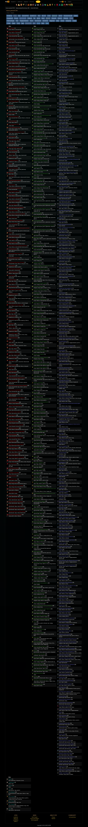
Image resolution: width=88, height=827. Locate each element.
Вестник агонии (37, 438)
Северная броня (37, 405)
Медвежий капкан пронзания (41, 160)
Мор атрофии (62, 34)
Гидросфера (62, 729)
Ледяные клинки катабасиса (40, 83)
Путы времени (37, 472)
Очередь (36, 256)
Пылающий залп (63, 231)
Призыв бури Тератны (64, 353)
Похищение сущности (64, 243)
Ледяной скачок (62, 142)
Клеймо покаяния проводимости (66, 651)
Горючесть (61, 481)
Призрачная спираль (39, 354)
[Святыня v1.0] (69, 5)
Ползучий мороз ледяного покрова (67, 240)
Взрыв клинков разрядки (39, 411)
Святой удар (11, 54)
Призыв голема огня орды (15, 498)
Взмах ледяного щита (39, 434)
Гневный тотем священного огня (16, 132)
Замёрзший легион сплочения (16, 485)
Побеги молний (62, 54)
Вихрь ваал (36, 637)
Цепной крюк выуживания (15, 188)
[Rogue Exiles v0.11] (71, 5)
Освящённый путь (13, 393)
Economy (32, 1)
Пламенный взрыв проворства (66, 592)
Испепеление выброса (64, 299)
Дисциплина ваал (63, 501)
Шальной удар (37, 641)
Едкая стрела (37, 34)
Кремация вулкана (38, 543)
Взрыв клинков (37, 408)
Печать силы (62, 734)
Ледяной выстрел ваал (39, 134)
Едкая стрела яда (38, 38)
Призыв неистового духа (65, 162)
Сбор (10, 788)
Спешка (35, 459)
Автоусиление (12, 315)
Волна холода (62, 41)
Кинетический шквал (64, 302)
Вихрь (35, 547)
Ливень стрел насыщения (40, 328)
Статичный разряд (13, 223)
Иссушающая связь (38, 684)
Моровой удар (37, 586)
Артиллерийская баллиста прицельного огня (44, 493)
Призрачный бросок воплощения (42, 105)
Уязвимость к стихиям (64, 472)
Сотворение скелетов (64, 197)
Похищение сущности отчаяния (66, 247)
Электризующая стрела (39, 86)
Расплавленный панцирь (15, 289)
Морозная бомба (63, 125)
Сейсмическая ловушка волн (40, 599)
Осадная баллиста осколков (40, 347)
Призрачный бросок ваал (40, 138)
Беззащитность (12, 360)
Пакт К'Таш (11, 801)
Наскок (10, 163)
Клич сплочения (12, 350)
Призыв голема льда (38, 663)
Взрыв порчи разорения (64, 611)
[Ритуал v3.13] (31, 5)
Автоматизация (62, 452)
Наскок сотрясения (13, 168)
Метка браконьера (38, 445)
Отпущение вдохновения (15, 180)
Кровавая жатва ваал (14, 472)
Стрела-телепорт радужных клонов (42, 208)
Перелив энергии (63, 318)
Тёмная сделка (62, 543)
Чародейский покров (64, 380)
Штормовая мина (63, 95)
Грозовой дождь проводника (40, 615)
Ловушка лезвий (37, 262)
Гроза (35, 621)
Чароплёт (61, 498)
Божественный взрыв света (15, 405)
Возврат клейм (62, 387)
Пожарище (36, 534)
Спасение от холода (38, 469)
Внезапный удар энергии (39, 216)
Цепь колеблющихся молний (66, 227)
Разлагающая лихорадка (14, 268)
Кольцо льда (62, 263)
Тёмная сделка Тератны (64, 546)
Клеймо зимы (62, 377)
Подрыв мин (11, 782)
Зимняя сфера (62, 718)
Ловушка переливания (64, 191)
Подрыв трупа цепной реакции (41, 173)
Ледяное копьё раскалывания (66, 276)
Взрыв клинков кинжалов (40, 415)
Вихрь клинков (37, 272)
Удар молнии (37, 309)
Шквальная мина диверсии (65, 288)
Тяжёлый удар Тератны (14, 50)
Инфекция (61, 109)
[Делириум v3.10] (38, 5)
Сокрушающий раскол (14, 236)
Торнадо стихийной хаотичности (41, 679)
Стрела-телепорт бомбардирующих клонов (44, 204)
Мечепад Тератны (38, 515)
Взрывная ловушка (38, 70)
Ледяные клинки (37, 80)
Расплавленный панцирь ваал (16, 305)
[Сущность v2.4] (59, 5)
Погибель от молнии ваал (65, 504)
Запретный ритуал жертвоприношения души (69, 403)
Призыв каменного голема (15, 505)
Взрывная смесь (37, 559)
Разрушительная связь (64, 723)
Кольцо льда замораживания (66, 269)
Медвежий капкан (38, 157)
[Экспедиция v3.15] (26, 5)
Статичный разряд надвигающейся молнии (19, 228)
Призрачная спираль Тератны (41, 357)
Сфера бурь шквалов (64, 152)
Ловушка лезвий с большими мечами (42, 265)
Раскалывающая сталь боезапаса (42, 122)
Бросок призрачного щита (40, 602)
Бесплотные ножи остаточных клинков (43, 63)
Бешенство (36, 428)
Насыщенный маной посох (65, 417)
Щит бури (61, 433)
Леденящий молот (13, 34)
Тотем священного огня (14, 127)
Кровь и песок (12, 113)
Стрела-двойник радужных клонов (42, 229)
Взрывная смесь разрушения (40, 562)
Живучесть (11, 172)
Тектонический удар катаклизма (16, 457)
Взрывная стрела (38, 556)
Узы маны (61, 315)
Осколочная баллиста (39, 183)
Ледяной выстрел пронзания (40, 99)
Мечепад (36, 505)
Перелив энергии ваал (64, 367)
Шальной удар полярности (40, 646)
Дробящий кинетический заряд (66, 50)
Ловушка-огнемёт (38, 566)
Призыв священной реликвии (66, 156)
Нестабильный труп (38, 395)
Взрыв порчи (62, 605)
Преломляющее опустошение (41, 335)
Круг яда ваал (37, 389)
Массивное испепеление (65, 296)
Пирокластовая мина (64, 654)
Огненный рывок (63, 180)
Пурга (60, 712)
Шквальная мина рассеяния (65, 284)
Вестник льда (37, 442)
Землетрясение (12, 415)
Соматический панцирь (64, 674)
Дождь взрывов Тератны (39, 521)
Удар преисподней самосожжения (17, 214)
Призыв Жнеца (62, 696)
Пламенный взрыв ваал (64, 709)
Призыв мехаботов (63, 428)
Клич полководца (13, 330)
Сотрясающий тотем (13, 447)
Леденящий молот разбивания (16, 38)
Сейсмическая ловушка (39, 596)
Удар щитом (11, 143)
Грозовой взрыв (63, 341)
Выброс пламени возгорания (66, 256)
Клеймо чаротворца (63, 773)
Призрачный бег (38, 657)
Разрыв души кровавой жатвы (66, 680)
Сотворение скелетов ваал (65, 214)
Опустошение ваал (38, 386)
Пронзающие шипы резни (15, 71)
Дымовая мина (37, 237)
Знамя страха (12, 326)
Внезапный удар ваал (39, 245)
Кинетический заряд (64, 47)
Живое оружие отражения (40, 151)
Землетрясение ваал (13, 468)
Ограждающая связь (13, 492)
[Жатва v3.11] (35, 5)
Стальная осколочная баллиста (41, 186)
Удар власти (11, 408)
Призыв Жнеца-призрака (65, 699)
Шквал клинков (37, 248)
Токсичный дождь (38, 360)
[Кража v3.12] (33, 5)
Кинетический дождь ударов (65, 624)
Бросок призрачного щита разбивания (43, 605)
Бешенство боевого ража (40, 431)
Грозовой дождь (37, 612)
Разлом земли (12, 194)
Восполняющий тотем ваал (15, 147)
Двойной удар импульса (39, 50)
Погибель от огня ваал (14, 354)
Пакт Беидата (12, 792)
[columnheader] (7, 26)
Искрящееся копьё (63, 533)
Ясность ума (62, 176)
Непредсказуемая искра (64, 92)
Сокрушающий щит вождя (15, 79)
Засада (35, 650)
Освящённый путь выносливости (16, 397)
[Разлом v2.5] (57, 5)
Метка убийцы (62, 384)
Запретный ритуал (63, 400)
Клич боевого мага (13, 319)
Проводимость (62, 462)
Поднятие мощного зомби (65, 76)
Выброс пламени (63, 253)
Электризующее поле (64, 408)
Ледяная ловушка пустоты (40, 576)
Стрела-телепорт (38, 199)
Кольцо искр (62, 89)
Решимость (11, 323)
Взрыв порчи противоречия (65, 608)
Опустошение (37, 331)
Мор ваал (61, 98)
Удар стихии (36, 278)
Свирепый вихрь (13, 434)
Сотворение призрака (64, 661)
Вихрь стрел (37, 626)
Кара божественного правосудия (16, 87)
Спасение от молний (64, 494)
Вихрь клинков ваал (38, 370)
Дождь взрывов (37, 518)
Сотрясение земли (13, 44)
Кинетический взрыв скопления (66, 618)
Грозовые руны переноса (65, 691)
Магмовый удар (12, 58)
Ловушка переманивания (65, 119)
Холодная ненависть (38, 462)
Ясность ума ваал (63, 207)
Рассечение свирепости (14, 31)
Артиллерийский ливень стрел (41, 325)
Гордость (11, 341)
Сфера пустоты (62, 766)
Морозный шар (62, 44)
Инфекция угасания (63, 112)
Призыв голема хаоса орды (65, 753)
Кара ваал (11, 105)
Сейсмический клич (13, 294)
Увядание (61, 218)
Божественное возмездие (65, 396)
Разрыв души (62, 677)
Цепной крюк (12, 184)
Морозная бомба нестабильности (67, 129)
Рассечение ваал (13, 90)
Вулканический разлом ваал (15, 253)
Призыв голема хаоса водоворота (67, 756)
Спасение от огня (13, 347)
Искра (60, 85)
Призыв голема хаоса (64, 750)
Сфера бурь (61, 149)
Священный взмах (13, 242)
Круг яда (36, 392)
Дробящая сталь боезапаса (40, 341)
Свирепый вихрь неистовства (16, 437)
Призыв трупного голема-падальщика (68, 747)
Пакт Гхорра (11, 796)
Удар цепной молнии (39, 312)
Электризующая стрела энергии (41, 89)
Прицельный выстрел (39, 660)
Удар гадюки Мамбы (38, 144)
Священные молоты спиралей (16, 424)
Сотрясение (11, 41)
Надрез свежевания (38, 180)
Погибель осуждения (64, 459)
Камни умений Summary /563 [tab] (23, 8)
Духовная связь (62, 737)
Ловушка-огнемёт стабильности (41, 570)
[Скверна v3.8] (40, 5)
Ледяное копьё (62, 273)
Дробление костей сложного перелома (18, 385)
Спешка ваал (37, 479)
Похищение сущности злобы (66, 250)
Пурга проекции (63, 715)
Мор (60, 28)
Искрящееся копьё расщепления (67, 540)
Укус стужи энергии (63, 393)
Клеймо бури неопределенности (66, 338)
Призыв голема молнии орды (66, 763)
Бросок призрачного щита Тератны (42, 609)
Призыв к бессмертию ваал (15, 514)
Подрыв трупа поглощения (40, 170)
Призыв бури (62, 350)
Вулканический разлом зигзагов (16, 262)
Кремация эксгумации (39, 540)
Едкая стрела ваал (38, 128)
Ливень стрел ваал (38, 382)
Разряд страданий (63, 552)
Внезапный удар (37, 213)
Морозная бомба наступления (66, 132)
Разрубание (36, 293)
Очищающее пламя (63, 66)
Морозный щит (62, 726)
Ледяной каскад (62, 598)
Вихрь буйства (37, 551)
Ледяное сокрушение (14, 428)
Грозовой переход (63, 186)
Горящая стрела (37, 28)
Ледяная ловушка (38, 573)
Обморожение (62, 485)
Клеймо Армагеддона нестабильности (68, 517)
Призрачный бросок (38, 102)
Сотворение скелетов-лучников (66, 200)
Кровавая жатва (12, 441)
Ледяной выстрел (38, 96)
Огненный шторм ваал (64, 705)
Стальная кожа (12, 136)
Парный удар (37, 54)
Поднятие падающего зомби (65, 79)
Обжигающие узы (13, 217)
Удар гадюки (37, 141)
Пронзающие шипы (13, 65)
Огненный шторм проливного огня (67, 585)
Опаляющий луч (63, 325)
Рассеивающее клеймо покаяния (66, 648)
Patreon (38, 1)
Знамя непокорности (14, 272)
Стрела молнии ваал (38, 375)
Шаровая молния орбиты (65, 527)
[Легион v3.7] (43, 5)
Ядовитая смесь (37, 315)
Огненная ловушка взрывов (40, 289)
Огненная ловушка (38, 286)
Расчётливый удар (13, 150)
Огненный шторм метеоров (65, 582)
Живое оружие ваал (38, 193)
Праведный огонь (63, 421)
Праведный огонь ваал (64, 439)
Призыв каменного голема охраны (17, 511)
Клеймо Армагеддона (64, 514)
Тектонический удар (13, 454)
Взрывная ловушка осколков (40, 73)
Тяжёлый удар (12, 47)
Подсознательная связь (39, 654)
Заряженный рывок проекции (41, 529)
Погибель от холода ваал (40, 482)
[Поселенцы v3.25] (19, 5)
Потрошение (12, 275)
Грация (35, 456)
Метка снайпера (37, 189)
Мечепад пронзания (38, 512)
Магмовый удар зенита (14, 61)
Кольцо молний (62, 667)
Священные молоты (13, 421)
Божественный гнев (63, 556)
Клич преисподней (13, 333)
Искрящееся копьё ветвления (66, 536)
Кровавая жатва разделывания (16, 444)
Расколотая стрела (38, 112)
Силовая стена (62, 443)
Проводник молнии (63, 627)
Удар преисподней (13, 210)
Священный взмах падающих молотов (18, 245)
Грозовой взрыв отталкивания (66, 345)
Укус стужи (61, 390)
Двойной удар (37, 44)
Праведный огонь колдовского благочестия (69, 424)
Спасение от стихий (63, 491)
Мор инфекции (62, 31)
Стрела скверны (37, 589)
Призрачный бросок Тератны (41, 109)
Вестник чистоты (13, 286)
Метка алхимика (37, 451)
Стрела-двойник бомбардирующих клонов (44, 225)
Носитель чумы (37, 466)
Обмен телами (62, 169)
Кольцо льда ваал (63, 360)
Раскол (10, 232)
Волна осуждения (63, 446)
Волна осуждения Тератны (65, 449)
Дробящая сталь (38, 338)
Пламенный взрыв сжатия (65, 595)
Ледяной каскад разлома (65, 602)
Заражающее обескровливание (16, 207)
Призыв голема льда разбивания (41, 670)
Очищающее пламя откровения (66, 69)
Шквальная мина (63, 279)
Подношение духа (63, 331)
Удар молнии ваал (38, 378)
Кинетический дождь (64, 621)
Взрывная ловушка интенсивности (42, 76)
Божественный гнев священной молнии (68, 560)
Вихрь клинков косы (38, 275)
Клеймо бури (62, 335)
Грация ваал (36, 475)
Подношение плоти (63, 260)
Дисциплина (62, 468)
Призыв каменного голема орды (16, 508)
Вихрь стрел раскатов (39, 629)
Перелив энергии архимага (65, 322)
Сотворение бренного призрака (66, 664)
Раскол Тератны (12, 239)
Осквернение (37, 421)
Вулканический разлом (14, 257)
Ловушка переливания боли (65, 194)
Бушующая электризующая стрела (42, 92)
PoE (7, 1)
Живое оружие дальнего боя (40, 154)
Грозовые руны (62, 687)
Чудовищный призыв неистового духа (68, 165)
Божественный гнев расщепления (67, 565)
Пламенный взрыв (63, 589)
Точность (36, 234)
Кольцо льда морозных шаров (66, 266)
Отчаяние (61, 465)
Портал (10, 785)
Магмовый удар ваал (14, 101)
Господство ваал (12, 463)
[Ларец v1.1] (67, 5)
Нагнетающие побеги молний (66, 63)
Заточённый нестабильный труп (41, 398)
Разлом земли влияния (14, 201)
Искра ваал (61, 106)
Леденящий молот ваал (14, 93)
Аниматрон (11, 368)
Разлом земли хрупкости (14, 197)
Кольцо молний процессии (65, 671)
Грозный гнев (62, 507)
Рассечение (11, 28)
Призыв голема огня (13, 495)
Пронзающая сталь (38, 579)
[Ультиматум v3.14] (28, 5)
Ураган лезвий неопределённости (17, 377)
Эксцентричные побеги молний (66, 58)
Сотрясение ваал (13, 98)
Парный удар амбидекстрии (40, 57)
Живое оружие (37, 147)
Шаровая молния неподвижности (67, 530)
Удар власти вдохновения (15, 412)
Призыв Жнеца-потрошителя (66, 702)
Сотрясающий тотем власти (15, 450)
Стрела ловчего (37, 424)
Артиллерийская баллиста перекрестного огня (45, 488)
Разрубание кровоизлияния (40, 299)
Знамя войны (12, 154)
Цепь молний (62, 221)
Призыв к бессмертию (14, 488)
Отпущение (11, 175)
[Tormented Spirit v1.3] (62, 5)
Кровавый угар (37, 418)
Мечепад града (37, 508)
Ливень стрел (37, 322)
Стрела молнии (37, 302)
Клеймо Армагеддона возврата (66, 520)
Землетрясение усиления (15, 418)
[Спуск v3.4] (47, 5)
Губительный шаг (38, 251)
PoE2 (61, 1)
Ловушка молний (63, 309)
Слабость (61, 478)
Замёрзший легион (13, 482)
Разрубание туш (37, 296)
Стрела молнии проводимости (41, 305)
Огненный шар (62, 38)
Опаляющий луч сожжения (65, 328)
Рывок (35, 164)
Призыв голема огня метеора (16, 501)
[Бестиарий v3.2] (52, 5)
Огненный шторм (63, 579)
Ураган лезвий (12, 374)
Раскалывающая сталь (39, 118)
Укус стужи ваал (62, 436)
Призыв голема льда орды (40, 667)
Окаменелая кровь (13, 337)
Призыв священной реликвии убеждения (68, 159)
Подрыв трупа (37, 167)
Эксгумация (36, 242)
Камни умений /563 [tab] (10, 8)
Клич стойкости (12, 157)
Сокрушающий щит (13, 76)
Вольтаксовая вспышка (64, 374)
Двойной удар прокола (39, 47)
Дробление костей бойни (15, 390)
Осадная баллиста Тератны (40, 351)
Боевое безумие (12, 475)
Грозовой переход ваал (64, 210)
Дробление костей (13, 381)
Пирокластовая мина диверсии (66, 658)
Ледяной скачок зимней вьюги (66, 146)
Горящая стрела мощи (39, 31)
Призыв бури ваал (63, 371)
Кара (10, 82)
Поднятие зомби (63, 72)
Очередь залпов (37, 259)
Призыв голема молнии (64, 760)
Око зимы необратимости (65, 572)
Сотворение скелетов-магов (65, 203)
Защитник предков (13, 110)
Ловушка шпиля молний (64, 634)
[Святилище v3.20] (21, 5)
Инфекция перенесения (64, 116)
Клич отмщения (12, 357)
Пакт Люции (11, 804)
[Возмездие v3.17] (23, 5)
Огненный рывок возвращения (66, 183)
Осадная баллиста (38, 344)
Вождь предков (12, 365)
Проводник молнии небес (65, 631)
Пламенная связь (13, 479)
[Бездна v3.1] (55, 5)
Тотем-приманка (13, 121)
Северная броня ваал (39, 448)
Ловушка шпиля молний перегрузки (67, 642)
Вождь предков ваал (13, 460)
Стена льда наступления (64, 138)
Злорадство (61, 488)
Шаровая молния (63, 523)
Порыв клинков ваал (38, 632)
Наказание (11, 344)
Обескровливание (13, 204)
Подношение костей (64, 234)
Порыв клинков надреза (39, 501)
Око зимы (61, 569)
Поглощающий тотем (14, 124)
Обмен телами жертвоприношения (67, 172)
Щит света (11, 297)
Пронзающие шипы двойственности (17, 68)
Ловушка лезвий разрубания (40, 269)
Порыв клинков (37, 498)
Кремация (36, 537)
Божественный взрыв (14, 402)
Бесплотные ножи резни (39, 67)
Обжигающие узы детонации (15, 220)
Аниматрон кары (13, 371)
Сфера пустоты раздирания (65, 769)
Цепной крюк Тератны (14, 191)
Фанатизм (61, 510)
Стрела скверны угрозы (39, 592)
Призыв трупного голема (65, 740)
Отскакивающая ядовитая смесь (41, 318)
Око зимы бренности (64, 576)
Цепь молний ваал (63, 356)
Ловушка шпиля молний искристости (67, 638)
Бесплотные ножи (38, 60)
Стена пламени (62, 122)
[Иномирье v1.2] (64, 5)
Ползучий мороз (63, 237)
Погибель (61, 456)
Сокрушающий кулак (13, 116)
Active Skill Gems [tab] (34, 8)
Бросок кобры (37, 41)
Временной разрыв (38, 673)
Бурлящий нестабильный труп (41, 402)
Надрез (35, 177)
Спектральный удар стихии (40, 283)
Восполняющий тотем (14, 139)
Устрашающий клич (13, 160)
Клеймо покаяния (63, 645)
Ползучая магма (63, 82)
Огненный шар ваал (63, 103)
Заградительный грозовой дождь (42, 618)
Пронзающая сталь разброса (41, 583)
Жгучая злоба (12, 312)
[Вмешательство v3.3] (50, 5)
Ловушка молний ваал (64, 363)
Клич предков (12, 265)
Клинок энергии (62, 475)
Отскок (10, 779)
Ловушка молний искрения (65, 312)
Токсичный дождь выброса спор (41, 364)
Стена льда (61, 135)
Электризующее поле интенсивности (67, 411)
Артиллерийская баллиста (40, 485)
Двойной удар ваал (38, 131)
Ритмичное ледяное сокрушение (16, 431)
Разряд (60, 549)
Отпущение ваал (13, 249)
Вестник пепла (12, 283)
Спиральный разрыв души (65, 684)
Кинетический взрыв (64, 614)
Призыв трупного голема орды (66, 744)
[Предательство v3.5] (45, 5)
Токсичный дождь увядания (40, 367)
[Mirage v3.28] (16, 5)
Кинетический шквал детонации (66, 305)
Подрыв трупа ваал (38, 196)
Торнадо (36, 676)
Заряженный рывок (38, 525)
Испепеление (62, 293)
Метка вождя (12, 309)
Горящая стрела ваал (39, 125)
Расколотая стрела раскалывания (42, 115)
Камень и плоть (12, 279)
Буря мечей (11, 301)
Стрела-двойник (37, 220)
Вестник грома (62, 414)
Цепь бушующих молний (65, 224)
